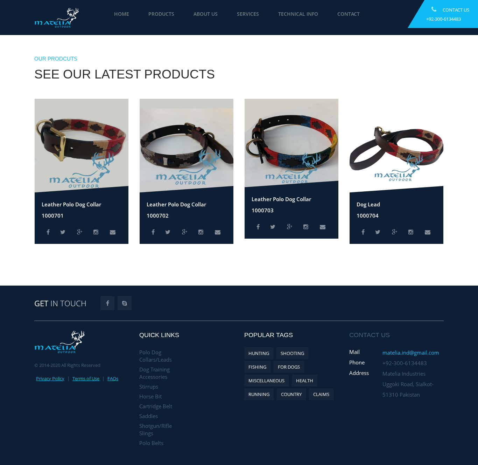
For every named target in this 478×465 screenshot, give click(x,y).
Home (153, 14)
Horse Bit (150, 396)
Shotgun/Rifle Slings (155, 429)
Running (258, 394)
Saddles (148, 415)
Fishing (257, 367)
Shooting (292, 353)
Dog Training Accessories (154, 373)
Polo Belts (151, 442)
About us (237, 14)
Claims (321, 394)
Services (279, 14)
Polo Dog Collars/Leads (155, 356)
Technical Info (330, 14)
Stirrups (148, 386)
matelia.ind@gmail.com (410, 352)
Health (304, 380)
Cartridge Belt (155, 406)
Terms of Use (85, 378)
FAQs (112, 378)
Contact (380, 14)
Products (193, 14)
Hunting (258, 353)
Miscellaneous (266, 380)
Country (291, 394)
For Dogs (289, 367)
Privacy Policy (50, 378)
